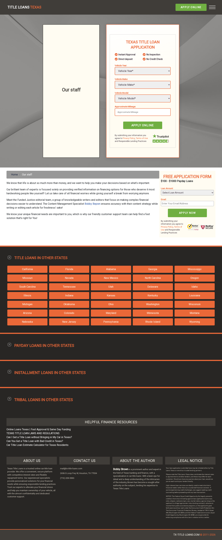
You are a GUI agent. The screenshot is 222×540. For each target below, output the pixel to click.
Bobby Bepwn (92, 203)
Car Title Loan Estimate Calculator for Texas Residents (37, 445)
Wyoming (194, 321)
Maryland (111, 313)
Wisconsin (195, 304)
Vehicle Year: (121, 65)
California (27, 269)
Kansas (111, 295)
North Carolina (153, 277)
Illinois (27, 295)
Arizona (27, 313)
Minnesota (153, 313)
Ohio (111, 304)
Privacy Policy (129, 138)
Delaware (152, 286)
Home (14, 174)
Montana (194, 313)
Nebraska (27, 321)
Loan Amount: (167, 188)
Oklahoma (69, 304)
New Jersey (69, 321)
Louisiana (194, 295)
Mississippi (194, 269)
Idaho (194, 286)
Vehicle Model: (122, 93)
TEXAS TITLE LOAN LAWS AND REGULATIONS (33, 433)
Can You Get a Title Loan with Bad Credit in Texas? (35, 441)
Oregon (194, 277)
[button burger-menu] (212, 7)
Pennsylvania (110, 321)
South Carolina (27, 286)
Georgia (152, 269)
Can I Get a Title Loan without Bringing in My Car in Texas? (39, 437)
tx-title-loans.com (186, 534)
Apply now (187, 212)
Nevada (69, 277)
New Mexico (111, 277)
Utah (110, 286)
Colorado (69, 313)
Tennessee (69, 286)
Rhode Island (152, 321)
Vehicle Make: (121, 79)
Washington (152, 304)
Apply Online (191, 7)
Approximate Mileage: (125, 106)
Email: (163, 199)
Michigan (27, 304)
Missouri (27, 277)
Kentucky (153, 295)
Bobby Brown (120, 469)
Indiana (69, 295)
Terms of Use (142, 138)
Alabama (111, 269)
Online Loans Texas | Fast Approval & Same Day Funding (39, 429)
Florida (69, 269)
